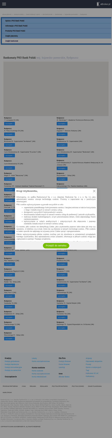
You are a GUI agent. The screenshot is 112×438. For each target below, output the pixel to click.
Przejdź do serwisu (56, 245)
